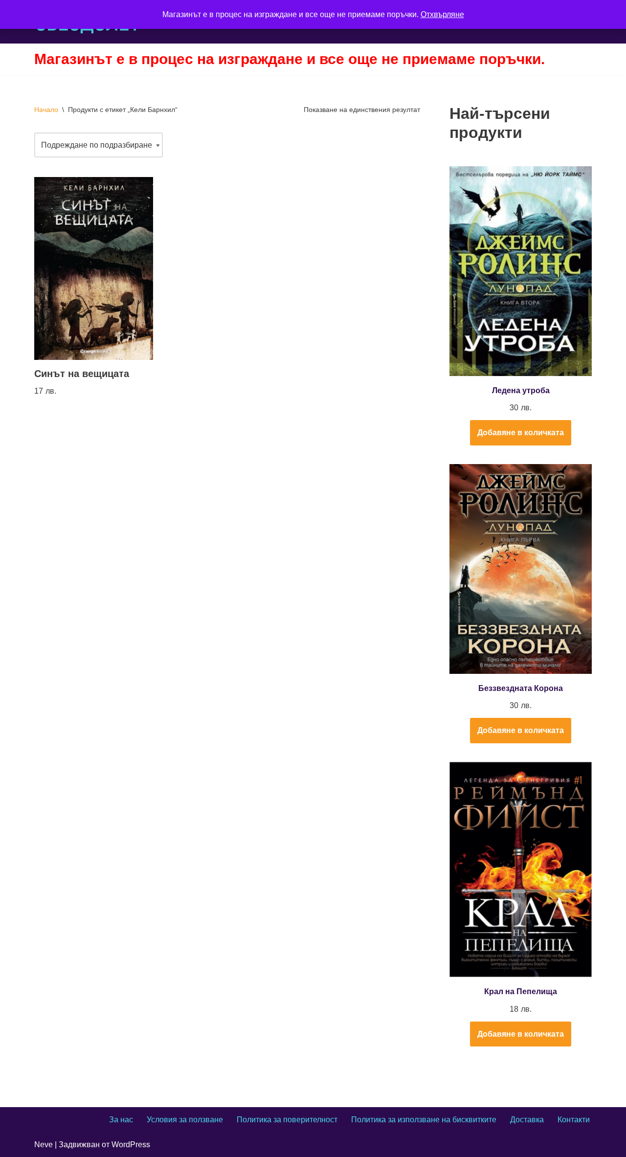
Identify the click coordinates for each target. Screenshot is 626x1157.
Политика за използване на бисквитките (423, 1119)
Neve (43, 1144)
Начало (46, 109)
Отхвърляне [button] (442, 14)
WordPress (131, 1144)
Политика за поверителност (287, 1119)
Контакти (574, 1119)
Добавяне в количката (520, 432)
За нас (121, 1119)
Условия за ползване (185, 1119)
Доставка (527, 1119)
